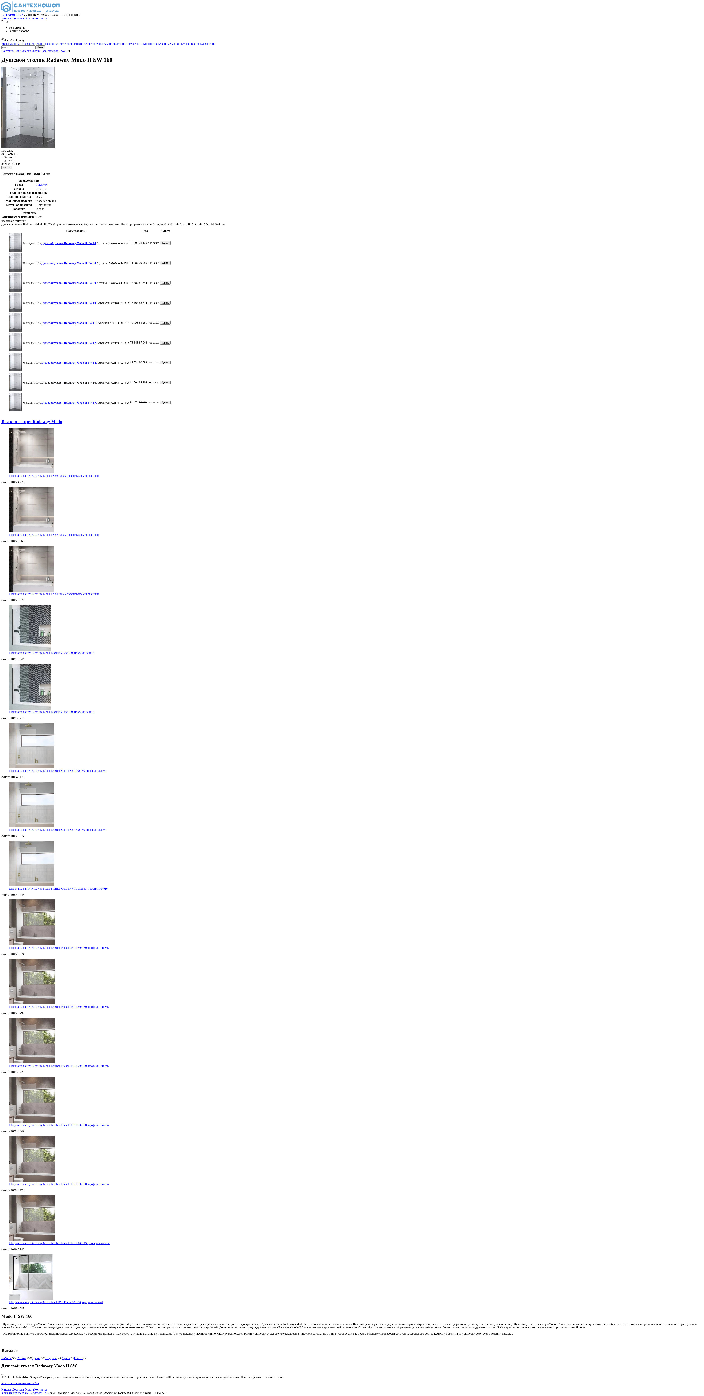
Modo (55, 50)
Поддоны (51, 1358)
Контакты (40, 18)
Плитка (153, 43)
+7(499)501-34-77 (12, 14)
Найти (40, 47)
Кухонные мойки (169, 43)
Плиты (78, 1358)
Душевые (25, 43)
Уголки (36, 50)
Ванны (15, 43)
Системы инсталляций (111, 43)
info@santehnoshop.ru (14, 1392)
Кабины (6, 1358)
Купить (7, 167)
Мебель (6, 43)
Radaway (46, 50)
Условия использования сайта (20, 1383)
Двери (36, 1358)
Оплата (29, 18)
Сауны (145, 43)
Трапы (66, 1358)
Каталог (6, 18)
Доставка (18, 18)
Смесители (64, 43)
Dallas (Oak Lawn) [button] (12, 40)
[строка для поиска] (18, 47)
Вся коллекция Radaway (31, 421)
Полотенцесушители (84, 43)
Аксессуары (133, 43)
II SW (61, 50)
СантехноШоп (10, 50)
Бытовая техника (190, 43)
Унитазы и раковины (44, 43)
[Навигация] (2, 38)
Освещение (208, 43)
